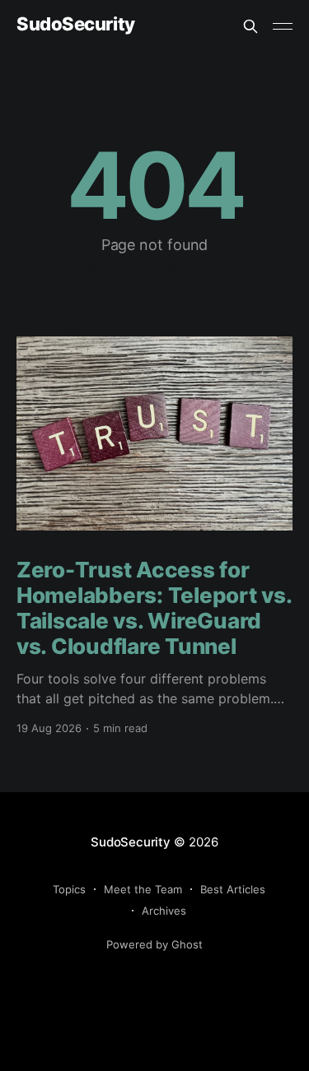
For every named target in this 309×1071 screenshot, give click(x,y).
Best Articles (232, 889)
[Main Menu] (282, 26)
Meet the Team (143, 889)
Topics (69, 889)
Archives (164, 910)
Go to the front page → (154, 268)
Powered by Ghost (154, 944)
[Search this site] (250, 26)
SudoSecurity (75, 24)
